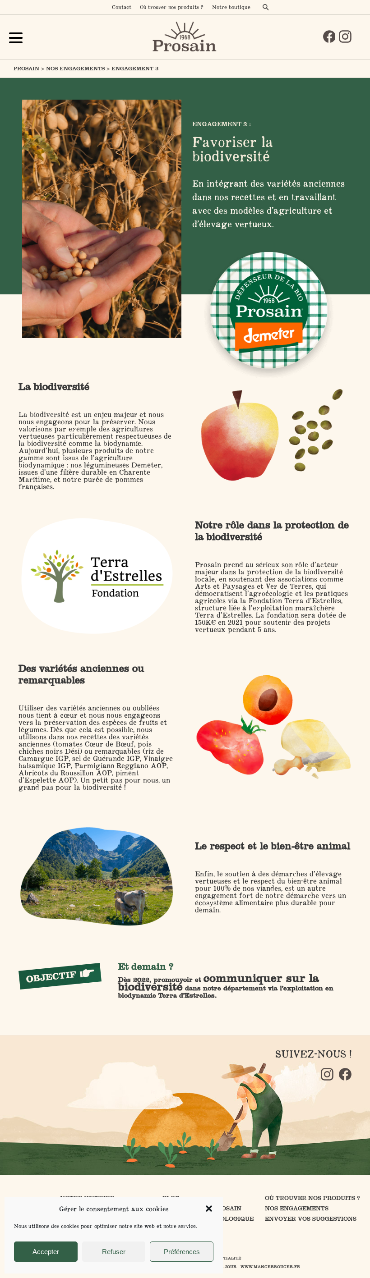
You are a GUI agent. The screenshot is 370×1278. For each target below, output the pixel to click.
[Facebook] (329, 36)
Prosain (26, 68)
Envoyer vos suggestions (310, 1218)
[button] (208, 1208)
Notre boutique (231, 7)
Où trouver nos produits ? (172, 7)
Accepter (45, 1251)
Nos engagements (75, 68)
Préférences (182, 1251)
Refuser (113, 1251)
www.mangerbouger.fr (270, 1266)
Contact (121, 7)
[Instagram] (345, 36)
